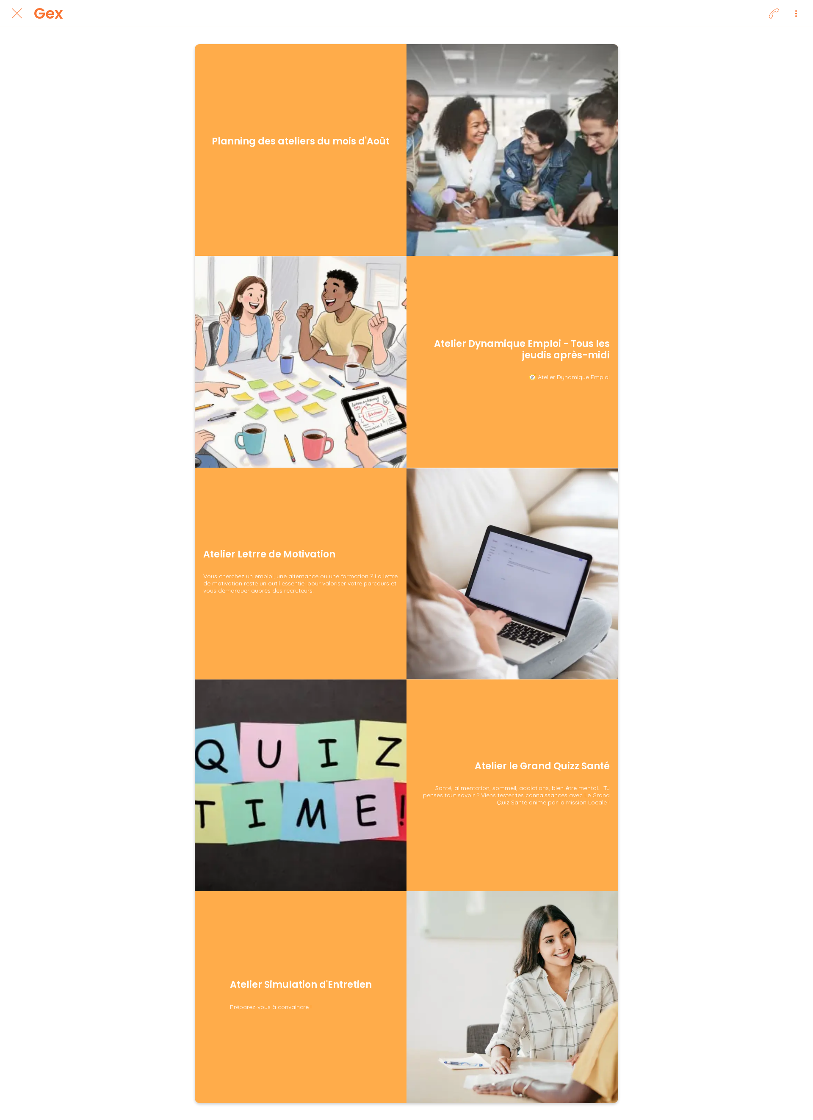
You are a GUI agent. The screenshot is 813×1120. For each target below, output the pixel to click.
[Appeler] (774, 13)
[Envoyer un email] (796, 13)
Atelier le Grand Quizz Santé (542, 766)
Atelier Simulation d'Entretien (301, 984)
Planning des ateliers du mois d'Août (301, 141)
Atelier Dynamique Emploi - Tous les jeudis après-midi (522, 349)
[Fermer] (17, 13)
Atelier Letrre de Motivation (269, 554)
